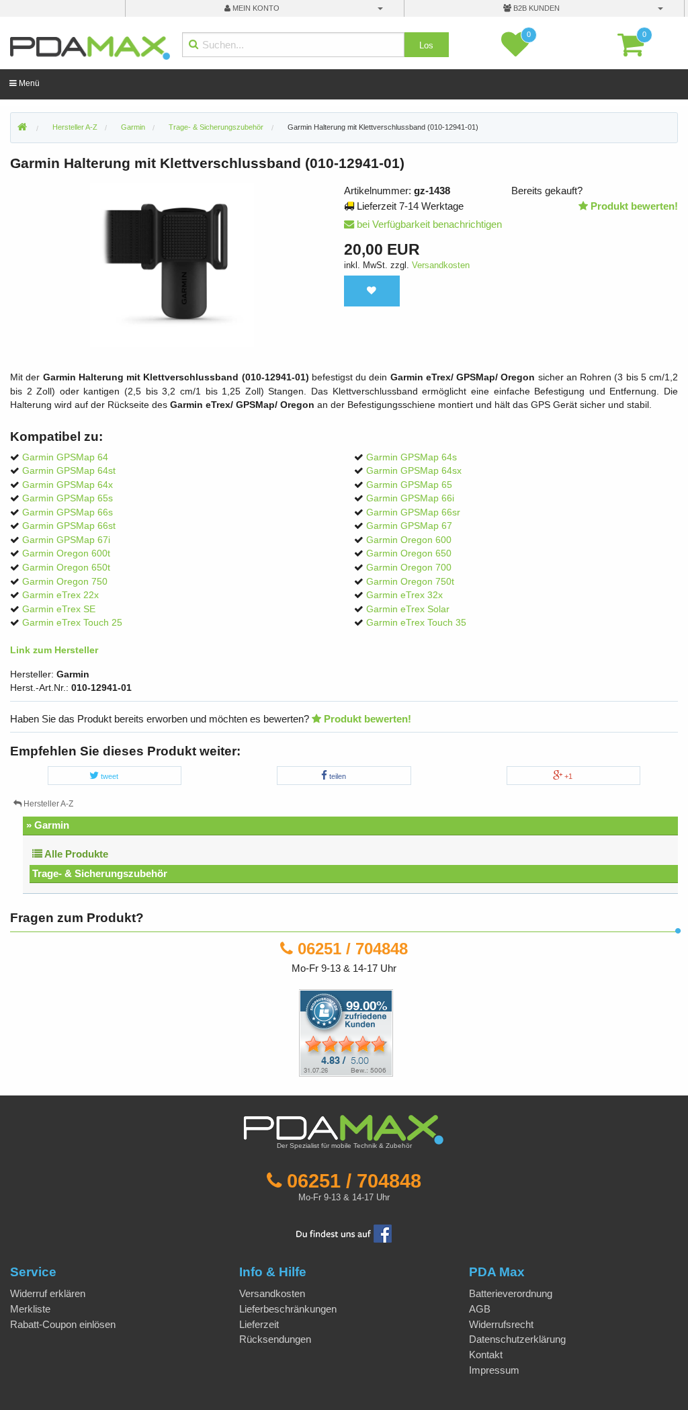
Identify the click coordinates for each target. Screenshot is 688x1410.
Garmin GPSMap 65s (67, 498)
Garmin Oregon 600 (409, 540)
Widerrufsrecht (501, 1324)
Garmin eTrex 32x (404, 595)
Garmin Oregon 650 (409, 553)
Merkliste (30, 1309)
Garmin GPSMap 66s (67, 512)
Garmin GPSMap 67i (66, 540)
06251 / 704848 (353, 949)
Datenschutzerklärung (517, 1339)
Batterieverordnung (510, 1293)
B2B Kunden (535, 8)
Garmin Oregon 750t (410, 582)
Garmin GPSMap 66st (69, 526)
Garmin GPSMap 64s (411, 457)
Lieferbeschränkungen (288, 1309)
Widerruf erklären (47, 1293)
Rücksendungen (275, 1339)
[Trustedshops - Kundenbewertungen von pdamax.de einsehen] (297, 1032)
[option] (172, 265)
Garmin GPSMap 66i (410, 498)
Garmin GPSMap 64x (67, 485)
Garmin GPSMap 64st (69, 471)
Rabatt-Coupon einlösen (63, 1324)
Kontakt (486, 1354)
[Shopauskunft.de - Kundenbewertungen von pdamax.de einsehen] (346, 1032)
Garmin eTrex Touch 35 (416, 623)
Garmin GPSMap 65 (409, 485)
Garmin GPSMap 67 (409, 526)
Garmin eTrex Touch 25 (72, 623)
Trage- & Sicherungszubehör (99, 873)
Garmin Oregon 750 (65, 582)
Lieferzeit (259, 1324)
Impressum (494, 1370)
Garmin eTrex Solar (407, 609)
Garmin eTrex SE (58, 609)
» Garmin (47, 825)
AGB (479, 1309)
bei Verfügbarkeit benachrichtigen (428, 224)
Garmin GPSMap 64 (65, 457)
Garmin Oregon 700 (409, 568)
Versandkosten (441, 265)
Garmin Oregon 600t (66, 553)
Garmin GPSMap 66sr (413, 512)
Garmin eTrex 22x (60, 595)
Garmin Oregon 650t (66, 568)
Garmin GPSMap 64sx (414, 471)
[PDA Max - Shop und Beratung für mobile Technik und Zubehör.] (22, 128)
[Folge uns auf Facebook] (344, 1233)
